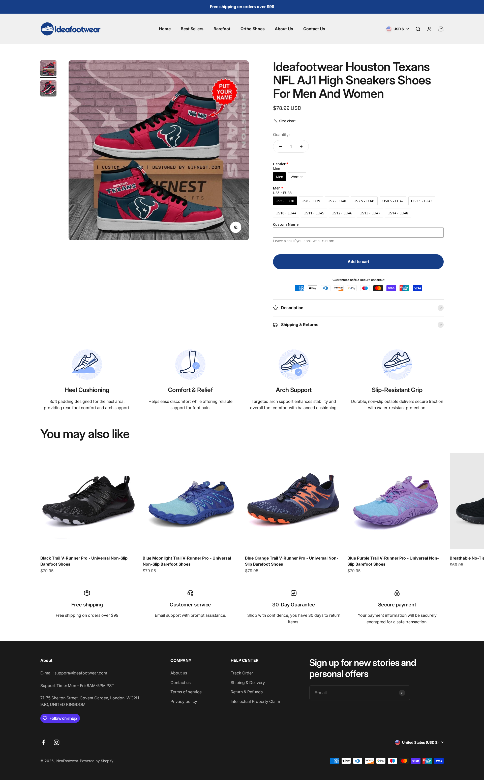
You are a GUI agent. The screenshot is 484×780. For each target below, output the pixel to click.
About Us (284, 28)
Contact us (180, 682)
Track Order (242, 672)
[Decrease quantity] (280, 146)
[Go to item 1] (48, 69)
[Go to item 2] (48, 89)
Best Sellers (192, 28)
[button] (284, 121)
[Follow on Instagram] (56, 742)
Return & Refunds (247, 691)
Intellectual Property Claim (255, 701)
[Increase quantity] (301, 146)
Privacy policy (183, 701)
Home (165, 28)
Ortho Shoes (252, 28)
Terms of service (186, 691)
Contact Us (314, 28)
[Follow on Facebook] (43, 742)
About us (178, 672)
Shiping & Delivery (248, 682)
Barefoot (222, 28)
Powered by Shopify (96, 761)
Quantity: (281, 134)
